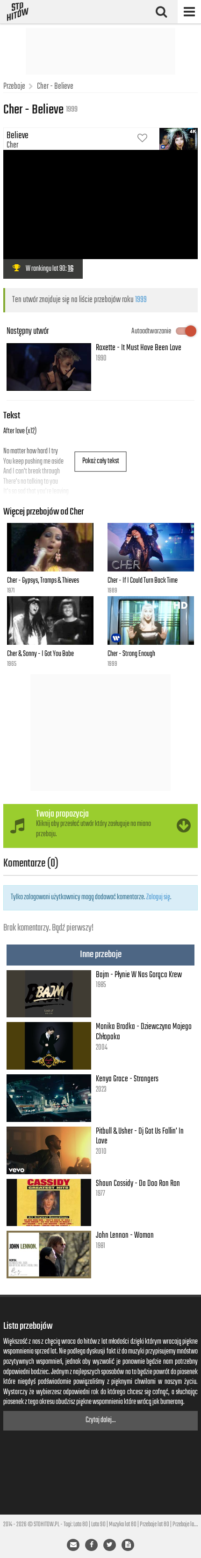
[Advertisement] (100, 51)
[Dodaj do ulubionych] (142, 139)
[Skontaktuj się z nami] (73, 1545)
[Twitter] (109, 1545)
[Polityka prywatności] (128, 1545)
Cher (12, 145)
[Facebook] (91, 1545)
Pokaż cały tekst (100, 461)
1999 (141, 299)
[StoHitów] (18, 11)
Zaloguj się (158, 897)
